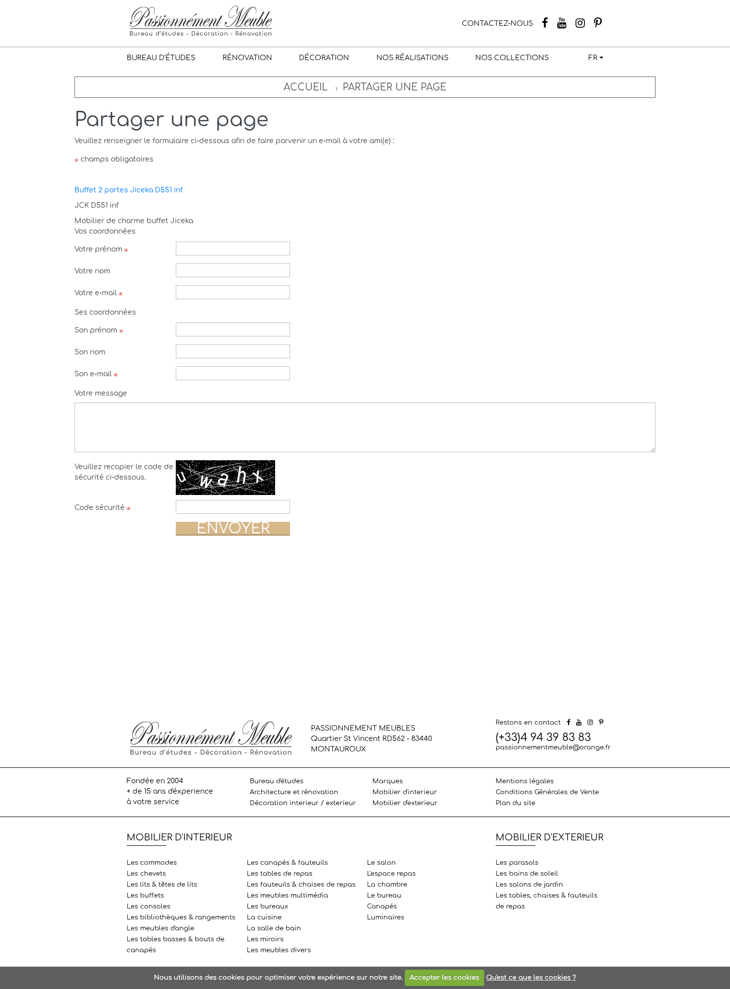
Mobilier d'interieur (404, 792)
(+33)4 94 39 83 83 (543, 737)
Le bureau (384, 895)
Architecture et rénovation (294, 792)
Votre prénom (99, 249)
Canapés (382, 906)
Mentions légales (525, 781)
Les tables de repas (279, 873)
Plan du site (515, 803)
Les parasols (517, 862)
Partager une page (394, 87)
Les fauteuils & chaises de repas (301, 884)
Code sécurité (100, 507)
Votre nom (92, 271)
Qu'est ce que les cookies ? (531, 977)
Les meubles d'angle (160, 928)
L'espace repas (391, 873)
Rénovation (247, 58)
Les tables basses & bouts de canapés (175, 945)
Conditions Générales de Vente (547, 792)
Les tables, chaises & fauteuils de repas (546, 901)
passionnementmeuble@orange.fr (553, 747)
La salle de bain (274, 928)
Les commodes (152, 862)
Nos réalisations (412, 58)
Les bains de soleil (527, 873)
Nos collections (512, 58)
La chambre (387, 884)
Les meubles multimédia (287, 895)
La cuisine (264, 917)
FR (592, 58)
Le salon (381, 862)
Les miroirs (265, 939)
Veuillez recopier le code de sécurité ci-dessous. (123, 472)
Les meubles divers (279, 950)
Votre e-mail (96, 293)
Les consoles (148, 906)
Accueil (306, 87)
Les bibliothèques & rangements (181, 917)
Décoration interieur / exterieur (303, 803)
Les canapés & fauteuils (287, 862)
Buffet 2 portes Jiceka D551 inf (128, 190)
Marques (387, 781)
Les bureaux (267, 906)
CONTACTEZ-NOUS (497, 23)
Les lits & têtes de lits (162, 884)
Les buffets (145, 895)
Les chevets (146, 873)
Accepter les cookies (444, 977)
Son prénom (96, 330)
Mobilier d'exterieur (405, 803)
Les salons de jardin (529, 884)
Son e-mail (94, 374)
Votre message (100, 393)
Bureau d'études (161, 58)
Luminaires (385, 917)
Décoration (324, 58)
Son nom (89, 352)
